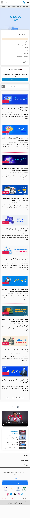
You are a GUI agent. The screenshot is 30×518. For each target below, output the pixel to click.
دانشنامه (25, 59)
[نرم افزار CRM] (20, 2)
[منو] (28, 2)
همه (27, 39)
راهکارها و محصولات (22, 56)
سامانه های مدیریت (15, 498)
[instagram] (18, 496)
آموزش (26, 53)
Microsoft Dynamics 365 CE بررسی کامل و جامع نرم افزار (11, 438)
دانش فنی (25, 42)
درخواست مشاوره (15, 483)
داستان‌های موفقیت (23, 45)
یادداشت (25, 48)
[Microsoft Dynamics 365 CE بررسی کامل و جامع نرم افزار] (22, 437)
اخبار (26, 50)
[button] (6, 2)
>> (22, 398)
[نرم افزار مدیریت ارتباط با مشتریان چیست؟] (22, 432)
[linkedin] (11, 496)
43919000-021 (5, 498)
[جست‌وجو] (2, 2)
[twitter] (14, 496)
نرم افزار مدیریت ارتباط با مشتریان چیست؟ (12, 432)
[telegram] (22, 496)
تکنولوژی (25, 62)
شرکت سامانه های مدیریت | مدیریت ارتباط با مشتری (17, 6)
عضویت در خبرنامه (15, 80)
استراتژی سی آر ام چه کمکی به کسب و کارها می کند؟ (11, 443)
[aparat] (7, 496)
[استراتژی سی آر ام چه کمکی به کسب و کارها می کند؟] (22, 443)
